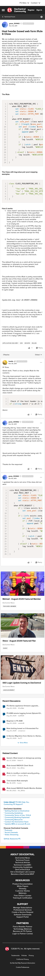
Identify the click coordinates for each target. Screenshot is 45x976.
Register (31, 10)
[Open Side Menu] (3, 10)
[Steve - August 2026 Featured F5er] (22, 625)
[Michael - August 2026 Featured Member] (22, 584)
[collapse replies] (22, 359)
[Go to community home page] (16, 10)
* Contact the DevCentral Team (16, 822)
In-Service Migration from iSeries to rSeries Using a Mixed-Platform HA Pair (24, 736)
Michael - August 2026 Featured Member (22, 599)
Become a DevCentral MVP (22, 874)
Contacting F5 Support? (13, 804)
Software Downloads (22, 915)
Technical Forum (9, 17)
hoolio (11, 361)
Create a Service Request (22, 912)
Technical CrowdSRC (22, 865)
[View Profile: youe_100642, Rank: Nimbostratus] (5, 25)
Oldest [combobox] (38, 355)
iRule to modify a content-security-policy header (23, 773)
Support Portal (22, 917)
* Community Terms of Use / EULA (17, 815)
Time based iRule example (17, 781)
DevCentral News (9, 603)
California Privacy (22, 959)
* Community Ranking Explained (17, 817)
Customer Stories (22, 891)
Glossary (22, 888)
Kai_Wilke (21, 768)
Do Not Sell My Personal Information (22, 963)
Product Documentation (22, 884)
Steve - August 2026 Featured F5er (19, 641)
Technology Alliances (22, 929)
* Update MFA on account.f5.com (17, 824)
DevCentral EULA (22, 869)
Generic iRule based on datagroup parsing (24, 758)
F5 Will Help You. (16, 802)
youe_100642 (14, 23)
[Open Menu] (41, 17)
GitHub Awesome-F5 (12, 839)
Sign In (39, 10)
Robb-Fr (20, 760)
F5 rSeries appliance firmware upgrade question (22, 706)
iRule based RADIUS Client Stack (20, 766)
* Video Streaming (11, 835)
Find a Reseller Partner (22, 927)
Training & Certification (22, 898)
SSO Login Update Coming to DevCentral (22, 683)
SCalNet (21, 708)
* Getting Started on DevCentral (16, 811)
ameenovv (21, 731)
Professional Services (23, 910)
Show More (24, 743)
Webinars (22, 893)
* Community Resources (13, 819)
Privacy (31, 955)
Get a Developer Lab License (22, 872)
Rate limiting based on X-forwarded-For (23, 728)
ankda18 (21, 723)
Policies (24, 955)
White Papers (22, 886)
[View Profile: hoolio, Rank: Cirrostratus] (5, 362)
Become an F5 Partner (22, 931)
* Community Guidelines (13, 813)
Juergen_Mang (23, 776)
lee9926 (21, 716)
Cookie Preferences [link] (22, 967)
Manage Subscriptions (22, 908)
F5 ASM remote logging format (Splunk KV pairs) (24, 713)
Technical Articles (22, 862)
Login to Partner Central (22, 934)
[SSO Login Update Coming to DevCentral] (22, 667)
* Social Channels (11, 832)
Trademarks (15, 955)
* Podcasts (8, 830)
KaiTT (20, 738)
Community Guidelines (22, 867)
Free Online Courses (22, 896)
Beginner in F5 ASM (14, 721)
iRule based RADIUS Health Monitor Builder (24, 788)
